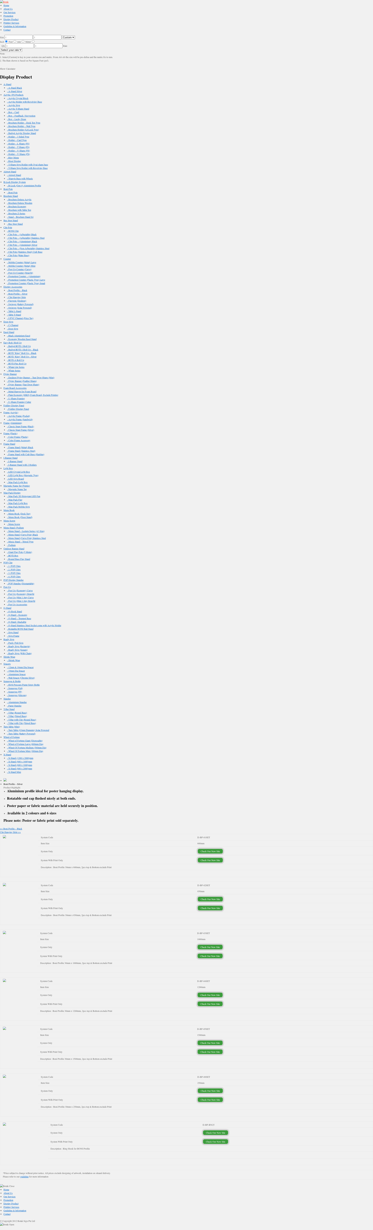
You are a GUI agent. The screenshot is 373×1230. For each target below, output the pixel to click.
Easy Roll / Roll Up (12, 342)
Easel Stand (8, 332)
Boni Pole (8, 188)
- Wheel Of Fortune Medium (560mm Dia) (26, 747)
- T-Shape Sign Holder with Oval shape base (27, 164)
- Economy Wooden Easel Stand (22, 339)
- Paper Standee (14, 705)
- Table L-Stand (14, 311)
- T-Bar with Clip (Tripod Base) (21, 723)
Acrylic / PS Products (13, 94)
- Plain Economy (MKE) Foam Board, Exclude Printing (32, 394)
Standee (7, 698)
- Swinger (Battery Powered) (20, 304)
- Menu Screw (13, 524)
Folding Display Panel (13, 405)
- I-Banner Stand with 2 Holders (22, 464)
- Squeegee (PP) (14, 691)
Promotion (8, 15)
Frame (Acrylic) (10, 412)
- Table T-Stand (14, 314)
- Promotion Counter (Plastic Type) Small (26, 283)
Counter (7, 258)
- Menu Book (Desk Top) (19, 513)
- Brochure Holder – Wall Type (21, 126)
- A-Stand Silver (14, 91)
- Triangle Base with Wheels (20, 178)
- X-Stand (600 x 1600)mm (19, 761)
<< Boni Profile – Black (11, 828)
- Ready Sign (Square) (17, 649)
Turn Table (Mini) (11, 726)
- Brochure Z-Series (16, 213)
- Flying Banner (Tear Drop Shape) (23, 384)
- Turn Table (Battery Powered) (21, 733)
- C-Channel (12, 325)
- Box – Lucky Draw (16, 119)
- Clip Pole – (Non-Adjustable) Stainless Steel (28, 248)
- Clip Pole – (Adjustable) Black (22, 234)
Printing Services (11, 22)
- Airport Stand (14, 174)
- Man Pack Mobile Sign (18, 506)
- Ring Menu (13, 157)
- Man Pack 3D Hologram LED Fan (23, 496)
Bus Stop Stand (10, 220)
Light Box (8, 468)
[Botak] (4, 1)
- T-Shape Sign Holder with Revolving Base (27, 168)
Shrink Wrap (9, 656)
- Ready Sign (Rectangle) (18, 646)
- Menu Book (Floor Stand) (19, 517)
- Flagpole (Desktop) (16, 300)
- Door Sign (12, 328)
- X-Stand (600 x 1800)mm (19, 764)
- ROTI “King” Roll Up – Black (21, 353)
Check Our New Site (210, 851)
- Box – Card (13, 112)
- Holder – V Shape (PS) (18, 150)
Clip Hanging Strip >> (10, 832)
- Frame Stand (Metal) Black (20, 447)
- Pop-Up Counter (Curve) (19, 269)
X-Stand (7, 754)
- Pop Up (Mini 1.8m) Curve (20, 597)
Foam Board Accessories (15, 387)
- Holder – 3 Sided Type (18, 136)
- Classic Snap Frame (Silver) (20, 429)
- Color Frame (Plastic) (17, 436)
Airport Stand (9, 171)
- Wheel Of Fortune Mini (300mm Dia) (25, 751)
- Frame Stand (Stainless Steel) (21, 450)
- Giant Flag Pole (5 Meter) (19, 552)
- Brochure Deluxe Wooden (19, 202)
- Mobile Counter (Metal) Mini (21, 265)
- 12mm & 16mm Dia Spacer (20, 667)
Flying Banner (10, 373)
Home (6, 5)
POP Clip (7, 562)
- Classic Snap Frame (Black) (20, 426)
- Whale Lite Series (15, 366)
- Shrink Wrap (13, 660)
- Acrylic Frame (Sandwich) (20, 419)
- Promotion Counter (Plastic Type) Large (26, 279)
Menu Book (9, 510)
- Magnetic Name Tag (17, 489)
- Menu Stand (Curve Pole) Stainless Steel (26, 538)
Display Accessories (12, 286)
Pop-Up (7, 586)
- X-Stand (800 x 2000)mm (19, 768)
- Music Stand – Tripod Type (20, 541)
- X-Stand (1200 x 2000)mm (20, 757)
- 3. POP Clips (14, 572)
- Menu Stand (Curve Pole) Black (22, 534)
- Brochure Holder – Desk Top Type (23, 122)
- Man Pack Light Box (17, 482)
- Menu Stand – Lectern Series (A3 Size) (25, 531)
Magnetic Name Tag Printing (16, 485)
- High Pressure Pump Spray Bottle (23, 684)
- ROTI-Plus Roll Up (16, 363)
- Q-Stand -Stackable (16, 621)
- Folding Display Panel (18, 408)
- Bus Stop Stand (15, 223)
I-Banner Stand (10, 457)
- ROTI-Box (12, 555)
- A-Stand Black (14, 87)
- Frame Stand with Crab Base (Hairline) (25, 454)
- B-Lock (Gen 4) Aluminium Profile (24, 185)
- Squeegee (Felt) (15, 688)
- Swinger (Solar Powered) (19, 307)
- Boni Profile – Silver (17, 293)
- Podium (11, 545)
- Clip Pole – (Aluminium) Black (22, 241)
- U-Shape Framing (16, 398)
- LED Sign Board (15, 478)
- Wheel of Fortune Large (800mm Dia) (25, 744)
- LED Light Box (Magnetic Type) (22, 475)
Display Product (10, 19)
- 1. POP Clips (14, 565)
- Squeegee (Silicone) (17, 695)
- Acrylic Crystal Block (17, 98)
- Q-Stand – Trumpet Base (19, 618)
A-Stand (7, 84)
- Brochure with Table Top (19, 209)
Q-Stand (7, 607)
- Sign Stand (12, 632)
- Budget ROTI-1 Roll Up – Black (22, 349)
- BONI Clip (13, 230)
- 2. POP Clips (14, 569)
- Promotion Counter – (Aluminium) (23, 276)
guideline (24, 1176)
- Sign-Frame (13, 635)
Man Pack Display (12, 492)
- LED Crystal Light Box (18, 471)
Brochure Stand (10, 195)
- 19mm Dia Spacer (16, 670)
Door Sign (8, 321)
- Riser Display (14, 161)
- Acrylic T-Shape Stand (18, 108)
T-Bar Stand (9, 709)
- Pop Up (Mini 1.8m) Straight (21, 600)
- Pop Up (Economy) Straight (20, 593)
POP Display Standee (13, 579)
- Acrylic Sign (13, 105)
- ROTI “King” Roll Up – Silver (22, 356)
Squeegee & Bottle (12, 681)
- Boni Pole (12, 192)
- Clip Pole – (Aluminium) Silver (22, 244)
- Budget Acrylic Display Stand (21, 133)
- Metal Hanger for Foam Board (21, 391)
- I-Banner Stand (14, 461)
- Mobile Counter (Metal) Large (21, 262)
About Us (8, 8)
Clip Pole (7, 227)
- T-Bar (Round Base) (17, 712)
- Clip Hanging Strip (16, 297)
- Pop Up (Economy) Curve (20, 590)
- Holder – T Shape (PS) (18, 147)
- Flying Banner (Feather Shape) (22, 380)
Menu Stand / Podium (13, 527)
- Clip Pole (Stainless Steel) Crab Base (24, 251)
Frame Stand (9, 443)
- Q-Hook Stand (14, 611)
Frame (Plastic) (10, 433)
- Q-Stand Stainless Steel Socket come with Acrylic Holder (34, 625)
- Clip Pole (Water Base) (18, 255)
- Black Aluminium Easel (18, 335)
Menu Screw (9, 520)
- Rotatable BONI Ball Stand (20, 628)
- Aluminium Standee (17, 702)
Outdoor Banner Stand (13, 548)
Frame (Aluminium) (12, 422)
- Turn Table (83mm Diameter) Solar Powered (28, 730)
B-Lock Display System (14, 181)
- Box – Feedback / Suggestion (21, 115)
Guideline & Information (14, 26)
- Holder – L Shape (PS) (18, 143)
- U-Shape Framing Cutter (19, 401)
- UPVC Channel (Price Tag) (20, 318)
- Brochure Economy (16, 206)
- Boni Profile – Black (17, 290)
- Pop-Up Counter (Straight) (20, 272)
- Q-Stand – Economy (17, 614)
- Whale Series (13, 370)
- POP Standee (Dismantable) (20, 583)
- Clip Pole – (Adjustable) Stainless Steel (25, 237)
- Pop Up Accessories (17, 604)
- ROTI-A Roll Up (15, 360)
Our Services (9, 12)
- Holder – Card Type (17, 140)
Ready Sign (8, 639)
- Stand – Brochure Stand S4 (20, 216)
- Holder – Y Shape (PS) (18, 154)
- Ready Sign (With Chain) (19, 653)
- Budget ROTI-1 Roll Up (19, 346)
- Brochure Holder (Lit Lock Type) (23, 129)
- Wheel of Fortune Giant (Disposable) (25, 740)
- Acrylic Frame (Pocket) (18, 415)
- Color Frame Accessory (18, 440)
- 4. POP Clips (14, 576)
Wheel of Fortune (11, 737)
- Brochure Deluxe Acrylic (19, 199)
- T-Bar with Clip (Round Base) (21, 719)
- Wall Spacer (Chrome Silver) (21, 677)
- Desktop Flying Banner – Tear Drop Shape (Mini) (30, 377)
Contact (6, 29)
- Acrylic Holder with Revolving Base (24, 101)
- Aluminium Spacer (16, 674)
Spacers (7, 663)
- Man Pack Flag (14, 499)
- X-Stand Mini (14, 771)
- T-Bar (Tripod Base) (17, 716)
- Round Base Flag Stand (18, 559)
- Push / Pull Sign (15, 642)
